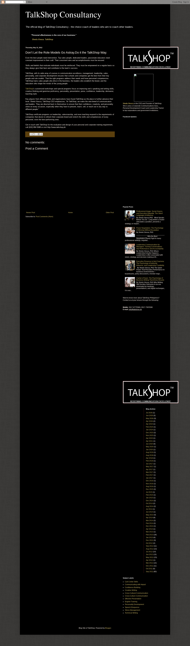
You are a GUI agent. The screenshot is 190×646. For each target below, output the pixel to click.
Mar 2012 (149, 563)
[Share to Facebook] (38, 134)
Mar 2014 (149, 521)
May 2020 (149, 447)
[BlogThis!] (33, 134)
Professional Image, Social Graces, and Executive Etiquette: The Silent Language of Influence (149, 213)
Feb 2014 (149, 523)
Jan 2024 (149, 430)
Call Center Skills (131, 582)
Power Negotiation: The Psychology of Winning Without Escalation (149, 229)
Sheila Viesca (38, 39)
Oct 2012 (149, 543)
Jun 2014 (149, 512)
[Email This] (30, 134)
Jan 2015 (149, 498)
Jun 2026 (149, 415)
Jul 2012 (149, 552)
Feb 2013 (149, 535)
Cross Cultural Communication (136, 593)
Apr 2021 (149, 441)
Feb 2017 (149, 475)
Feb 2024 (149, 427)
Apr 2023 (149, 438)
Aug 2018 (149, 455)
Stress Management (132, 610)
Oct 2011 (149, 569)
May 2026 (149, 418)
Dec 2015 (149, 489)
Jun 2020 (149, 444)
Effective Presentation (133, 599)
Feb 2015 (149, 495)
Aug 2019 (149, 452)
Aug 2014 (149, 506)
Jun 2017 (149, 464)
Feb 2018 (149, 461)
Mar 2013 (149, 532)
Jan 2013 (149, 537)
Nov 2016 (149, 484)
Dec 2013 (149, 526)
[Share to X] (36, 134)
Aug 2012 (149, 549)
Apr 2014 (149, 518)
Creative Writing (131, 590)
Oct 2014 (149, 503)
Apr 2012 (149, 560)
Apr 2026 (149, 421)
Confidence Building (132, 587)
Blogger (108, 628)
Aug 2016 (149, 486)
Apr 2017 (149, 469)
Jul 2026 (149, 413)
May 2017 (149, 467)
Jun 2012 (149, 554)
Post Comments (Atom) (44, 217)
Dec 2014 (149, 501)
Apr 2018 (149, 458)
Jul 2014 (149, 509)
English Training (131, 602)
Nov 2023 (149, 435)
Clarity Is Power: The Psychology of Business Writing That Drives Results (150, 279)
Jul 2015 (149, 492)
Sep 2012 (149, 546)
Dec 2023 (149, 433)
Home (70, 213)
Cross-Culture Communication (136, 596)
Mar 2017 (149, 472)
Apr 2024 (149, 424)
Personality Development (134, 604)
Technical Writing (131, 613)
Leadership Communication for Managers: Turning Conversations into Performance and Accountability (149, 247)
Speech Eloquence (132, 607)
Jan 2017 (149, 478)
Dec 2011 (149, 566)
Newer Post (30, 213)
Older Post (110, 213)
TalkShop (49, 39)
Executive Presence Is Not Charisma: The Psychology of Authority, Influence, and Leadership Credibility (150, 263)
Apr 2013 (149, 529)
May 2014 (149, 515)
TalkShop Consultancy (63, 14)
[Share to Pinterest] (41, 134)
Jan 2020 (149, 450)
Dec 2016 (149, 481)
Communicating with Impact (135, 584)
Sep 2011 (149, 572)
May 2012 (149, 557)
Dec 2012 (149, 540)
